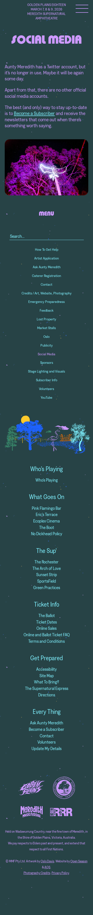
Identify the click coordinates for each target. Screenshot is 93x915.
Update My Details (46, 748)
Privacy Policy (60, 873)
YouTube (46, 397)
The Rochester (46, 561)
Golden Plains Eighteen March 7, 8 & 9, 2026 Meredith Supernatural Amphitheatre (46, 11)
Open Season (79, 861)
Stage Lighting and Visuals (46, 371)
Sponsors (46, 363)
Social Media (46, 354)
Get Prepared (46, 657)
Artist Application (46, 258)
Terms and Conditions (46, 641)
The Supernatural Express (46, 688)
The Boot (46, 527)
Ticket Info (46, 604)
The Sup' (46, 550)
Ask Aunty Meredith (47, 267)
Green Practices (46, 587)
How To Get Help (46, 250)
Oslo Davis (47, 861)
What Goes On (46, 496)
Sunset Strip (46, 574)
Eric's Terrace (47, 514)
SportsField (46, 581)
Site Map (46, 675)
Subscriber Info (46, 380)
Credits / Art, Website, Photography (47, 293)
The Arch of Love (46, 568)
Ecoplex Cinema (46, 521)
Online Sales (46, 628)
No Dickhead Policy (46, 533)
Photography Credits (37, 873)
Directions (46, 694)
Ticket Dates (46, 622)
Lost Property (46, 319)
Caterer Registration (46, 276)
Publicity (46, 345)
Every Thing (47, 711)
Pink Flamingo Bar (46, 508)
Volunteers (46, 389)
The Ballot (46, 615)
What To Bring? (46, 681)
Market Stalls (46, 328)
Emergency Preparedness (46, 302)
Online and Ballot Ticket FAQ (47, 634)
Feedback (47, 310)
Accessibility (46, 669)
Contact (46, 284)
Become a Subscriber (34, 113)
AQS (47, 867)
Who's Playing (46, 468)
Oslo (46, 337)
